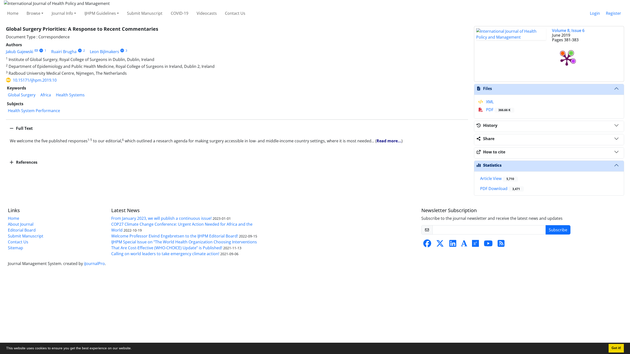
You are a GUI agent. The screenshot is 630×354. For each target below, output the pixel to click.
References (26, 162)
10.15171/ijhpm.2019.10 (35, 80)
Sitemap (15, 248)
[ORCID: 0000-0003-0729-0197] (80, 50)
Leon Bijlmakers (104, 51)
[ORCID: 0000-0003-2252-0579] (122, 50)
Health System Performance (34, 110)
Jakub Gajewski (19, 51)
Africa (45, 95)
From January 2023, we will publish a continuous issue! (161, 218)
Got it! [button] (616, 348)
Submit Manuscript (144, 13)
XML (489, 101)
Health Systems (70, 95)
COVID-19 (179, 13)
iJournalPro (94, 263)
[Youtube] (488, 245)
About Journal (20, 224)
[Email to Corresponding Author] (36, 50)
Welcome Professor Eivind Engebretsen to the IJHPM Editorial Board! (174, 236)
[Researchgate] (475, 245)
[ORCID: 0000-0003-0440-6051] (41, 50)
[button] (133, 349)
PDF (497, 109)
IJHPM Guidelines (100, 13)
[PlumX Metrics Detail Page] (567, 59)
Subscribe (558, 230)
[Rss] (501, 245)
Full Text (24, 128)
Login (595, 13)
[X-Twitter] (440, 245)
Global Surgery (21, 95)
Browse (33, 13)
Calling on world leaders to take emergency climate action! (165, 253)
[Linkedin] (453, 245)
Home (12, 13)
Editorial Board (22, 230)
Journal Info (62, 13)
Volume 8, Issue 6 (568, 30)
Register (613, 13)
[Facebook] (427, 245)
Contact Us (235, 13)
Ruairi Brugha (64, 51)
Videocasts (207, 13)
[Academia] (464, 245)
